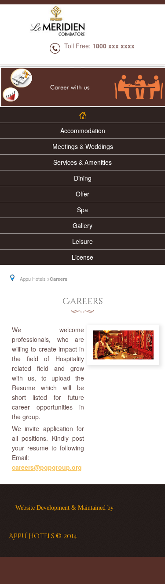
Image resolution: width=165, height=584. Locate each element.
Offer (82, 193)
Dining (83, 178)
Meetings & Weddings (82, 146)
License (82, 257)
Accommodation (82, 130)
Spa (82, 209)
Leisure (82, 241)
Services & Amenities (82, 162)
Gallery (82, 225)
